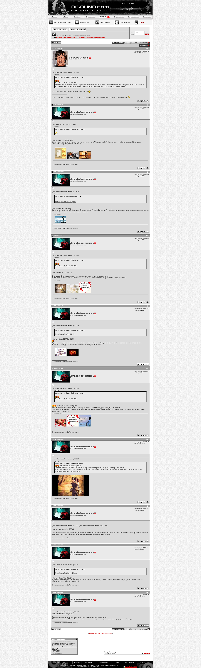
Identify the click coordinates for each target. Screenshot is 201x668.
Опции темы (143, 45)
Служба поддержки (93, 665)
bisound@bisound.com (111, 665)
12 (133, 42)
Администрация (81, 665)
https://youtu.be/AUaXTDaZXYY (63, 578)
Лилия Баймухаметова (82, 112)
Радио (117, 662)
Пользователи (125, 22)
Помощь (148, 12)
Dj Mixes (65, 17)
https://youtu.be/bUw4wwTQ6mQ (63, 529)
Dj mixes (66, 662)
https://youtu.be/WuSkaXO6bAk (66, 83)
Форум (142, 22)
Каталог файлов (103, 662)
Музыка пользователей (62, 22)
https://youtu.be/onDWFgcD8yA (63, 613)
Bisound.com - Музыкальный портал (67, 35)
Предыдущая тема (94, 633)
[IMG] (53, 651)
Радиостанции (119, 17)
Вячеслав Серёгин (79, 58)
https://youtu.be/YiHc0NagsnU (62, 140)
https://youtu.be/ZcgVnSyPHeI (67, 405)
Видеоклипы (90, 17)
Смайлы (54, 650)
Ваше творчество (84, 35)
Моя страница (105, 22)
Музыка (54, 17)
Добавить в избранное (144, 14)
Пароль (132, 34)
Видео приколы (133, 17)
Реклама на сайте (62, 665)
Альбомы (77, 17)
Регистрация (130, 3)
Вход (123, 3)
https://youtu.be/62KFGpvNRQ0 (63, 339)
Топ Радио (102, 17)
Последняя (143, 42)
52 (136, 42)
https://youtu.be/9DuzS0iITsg (62, 272)
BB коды (54, 649)
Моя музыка (84, 22)
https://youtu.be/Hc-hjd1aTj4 (61, 208)
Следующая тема (106, 633)
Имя (131, 32)
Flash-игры (147, 17)
